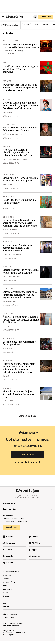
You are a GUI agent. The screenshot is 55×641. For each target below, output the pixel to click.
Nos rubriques (9, 503)
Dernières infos (11, 25)
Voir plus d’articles (27, 416)
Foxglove (10, 635)
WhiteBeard (20, 633)
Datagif (12, 630)
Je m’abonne (27, 454)
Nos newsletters (9, 509)
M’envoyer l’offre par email (27, 462)
